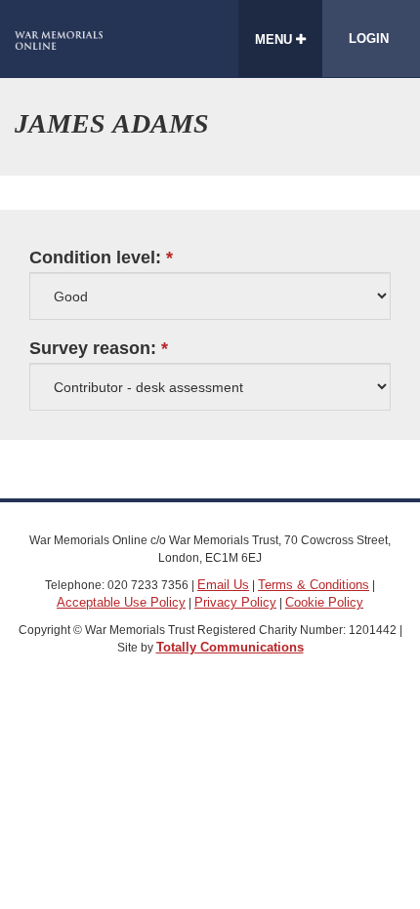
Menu (275, 39)
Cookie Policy (324, 602)
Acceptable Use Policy (121, 602)
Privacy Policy (235, 602)
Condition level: (95, 258)
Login (369, 38)
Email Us (223, 584)
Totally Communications (230, 647)
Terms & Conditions (313, 584)
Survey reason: (92, 348)
